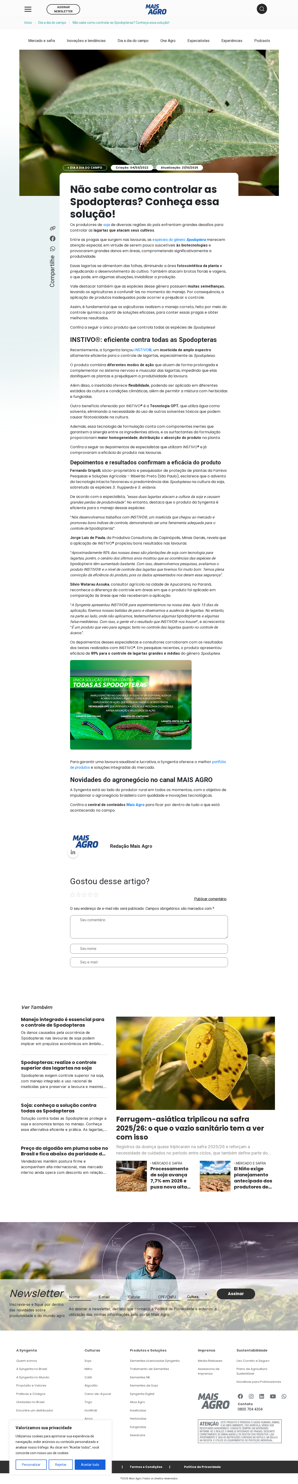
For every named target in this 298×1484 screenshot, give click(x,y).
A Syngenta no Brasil (31, 1369)
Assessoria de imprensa (209, 1371)
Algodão (91, 1385)
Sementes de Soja (144, 1385)
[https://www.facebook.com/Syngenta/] (240, 1396)
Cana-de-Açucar (98, 1394)
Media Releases (210, 1361)
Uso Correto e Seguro (253, 1361)
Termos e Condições (146, 1467)
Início (28, 22)
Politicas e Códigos (30, 1394)
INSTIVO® (143, 350)
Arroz (89, 1418)
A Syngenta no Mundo (32, 1377)
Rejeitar (61, 1465)
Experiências (231, 40)
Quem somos (26, 1361)
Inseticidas (138, 1410)
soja (106, 224)
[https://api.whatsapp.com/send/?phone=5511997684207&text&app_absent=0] (284, 1396)
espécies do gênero (179, 239)
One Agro (168, 40)
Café (88, 1377)
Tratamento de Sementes (149, 1369)
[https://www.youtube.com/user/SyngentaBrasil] (273, 1396)
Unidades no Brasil (30, 1402)
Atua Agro (137, 1402)
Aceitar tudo (90, 1465)
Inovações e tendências (86, 40)
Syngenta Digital (142, 1394)
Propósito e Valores (31, 1385)
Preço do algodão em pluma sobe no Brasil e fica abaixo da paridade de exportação (64, 1151)
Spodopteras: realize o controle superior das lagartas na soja (58, 1065)
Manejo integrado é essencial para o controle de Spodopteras (62, 1022)
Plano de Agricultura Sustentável (252, 1371)
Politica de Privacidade (202, 1467)
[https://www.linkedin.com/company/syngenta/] (261, 1396)
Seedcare (137, 1435)
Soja (88, 1361)
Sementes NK (140, 1377)
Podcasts (262, 40)
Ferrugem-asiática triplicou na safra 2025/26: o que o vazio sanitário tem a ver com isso (190, 1128)
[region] (60, 1447)
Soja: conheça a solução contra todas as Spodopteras (58, 1108)
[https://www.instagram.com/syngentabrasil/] (251, 1396)
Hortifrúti (91, 1410)
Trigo (88, 1402)
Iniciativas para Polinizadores (259, 1382)
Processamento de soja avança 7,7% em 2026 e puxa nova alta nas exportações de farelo (170, 1178)
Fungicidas (138, 1427)
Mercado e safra (41, 40)
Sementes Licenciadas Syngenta (154, 1361)
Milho (88, 1369)
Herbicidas (138, 1418)
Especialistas (198, 40)
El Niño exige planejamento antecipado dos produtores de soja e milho (253, 1178)
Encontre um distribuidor (34, 1410)
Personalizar (31, 1465)
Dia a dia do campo (52, 22)
